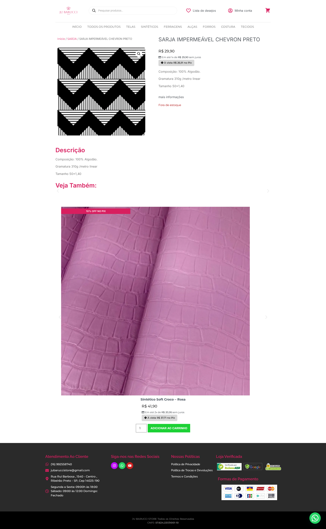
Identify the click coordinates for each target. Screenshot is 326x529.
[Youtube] (129, 465)
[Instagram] (114, 465)
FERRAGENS (173, 26)
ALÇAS (192, 26)
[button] (138, 53)
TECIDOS (247, 26)
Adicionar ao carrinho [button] (169, 428)
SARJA (72, 39)
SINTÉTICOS (149, 26)
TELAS (130, 26)
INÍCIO (77, 26)
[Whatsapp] (122, 465)
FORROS (209, 26)
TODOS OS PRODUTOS (104, 26)
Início (61, 39)
